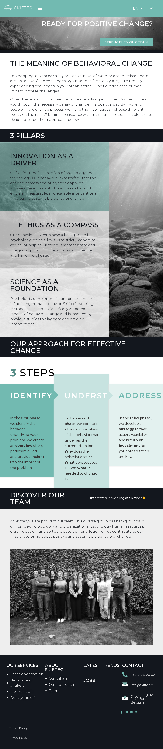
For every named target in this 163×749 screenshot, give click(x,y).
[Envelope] (151, 8)
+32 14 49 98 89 (143, 675)
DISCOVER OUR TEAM (37, 498)
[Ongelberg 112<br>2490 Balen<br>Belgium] (125, 698)
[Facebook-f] (121, 712)
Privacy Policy (17, 737)
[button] (40, 8)
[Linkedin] (131, 712)
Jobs (89, 680)
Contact (133, 665)
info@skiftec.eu (143, 685)
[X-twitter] (136, 712)
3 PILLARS (27, 135)
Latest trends (101, 665)
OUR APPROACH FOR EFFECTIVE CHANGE (67, 347)
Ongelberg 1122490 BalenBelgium (142, 698)
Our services (22, 665)
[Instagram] (126, 712)
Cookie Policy (17, 728)
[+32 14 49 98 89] (125, 674)
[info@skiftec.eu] (125, 684)
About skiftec (54, 667)
